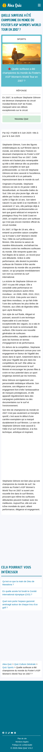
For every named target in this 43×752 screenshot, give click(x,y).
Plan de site (22, 738)
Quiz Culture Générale (25, 664)
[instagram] (6, 733)
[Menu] (39, 5)
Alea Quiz (15, 5)
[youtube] (12, 733)
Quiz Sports (8, 667)
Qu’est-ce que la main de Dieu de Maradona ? (18, 583)
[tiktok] (9, 733)
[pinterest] (15, 733)
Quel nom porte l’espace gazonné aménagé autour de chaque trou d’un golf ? (20, 604)
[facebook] (3, 733)
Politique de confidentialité (22, 745)
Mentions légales (22, 742)
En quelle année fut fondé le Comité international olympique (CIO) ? (19, 593)
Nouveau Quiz (21, 119)
